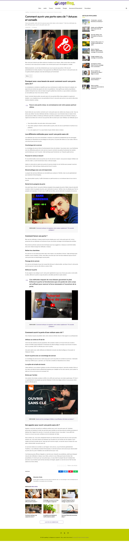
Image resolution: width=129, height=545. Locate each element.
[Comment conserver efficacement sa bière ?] (33, 493)
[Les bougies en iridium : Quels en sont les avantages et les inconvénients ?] (86, 65)
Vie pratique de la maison (34, 12)
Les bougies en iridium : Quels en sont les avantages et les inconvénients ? (97, 65)
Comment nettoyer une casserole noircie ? (31, 516)
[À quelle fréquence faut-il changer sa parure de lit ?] (70, 493)
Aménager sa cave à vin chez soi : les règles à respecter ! (50, 500)
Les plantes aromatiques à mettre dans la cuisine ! (50, 516)
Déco (39, 8)
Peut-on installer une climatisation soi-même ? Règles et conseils (96, 72)
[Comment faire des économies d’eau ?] (70, 508)
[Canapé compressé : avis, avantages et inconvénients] (86, 58)
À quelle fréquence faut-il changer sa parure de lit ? (68, 500)
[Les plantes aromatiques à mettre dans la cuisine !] (51, 508)
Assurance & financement (75, 8)
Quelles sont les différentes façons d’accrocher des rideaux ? (97, 29)
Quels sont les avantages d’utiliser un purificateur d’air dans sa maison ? (55, 419)
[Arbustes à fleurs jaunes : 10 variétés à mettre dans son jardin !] (86, 43)
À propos (75, 537)
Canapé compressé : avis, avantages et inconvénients (97, 57)
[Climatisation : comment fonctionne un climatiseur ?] (86, 21)
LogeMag (27, 12)
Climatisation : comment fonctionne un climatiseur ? (97, 21)
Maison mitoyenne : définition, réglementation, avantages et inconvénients (97, 51)
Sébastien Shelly (37, 477)
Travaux (51, 8)
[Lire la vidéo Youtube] (52, 208)
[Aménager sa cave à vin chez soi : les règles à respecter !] (51, 493)
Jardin (45, 8)
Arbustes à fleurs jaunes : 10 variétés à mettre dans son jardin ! (97, 43)
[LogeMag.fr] (64, 3)
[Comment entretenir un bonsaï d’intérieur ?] (86, 80)
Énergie (65, 8)
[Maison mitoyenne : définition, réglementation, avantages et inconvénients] (86, 50)
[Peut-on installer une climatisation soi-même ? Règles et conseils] (86, 72)
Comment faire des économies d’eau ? (69, 516)
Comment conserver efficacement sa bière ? (31, 500)
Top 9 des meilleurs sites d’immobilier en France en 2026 (96, 36)
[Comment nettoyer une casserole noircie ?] (33, 508)
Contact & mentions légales (83, 537)
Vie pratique (87, 8)
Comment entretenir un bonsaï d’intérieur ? (96, 79)
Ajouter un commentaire (51, 522)
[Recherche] (126, 8)
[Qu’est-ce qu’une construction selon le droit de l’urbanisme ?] (86, 87)
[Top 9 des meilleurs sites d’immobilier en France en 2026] (86, 36)
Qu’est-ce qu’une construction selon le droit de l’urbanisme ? (97, 87)
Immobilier (58, 8)
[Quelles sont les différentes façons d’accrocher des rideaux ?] (86, 29)
